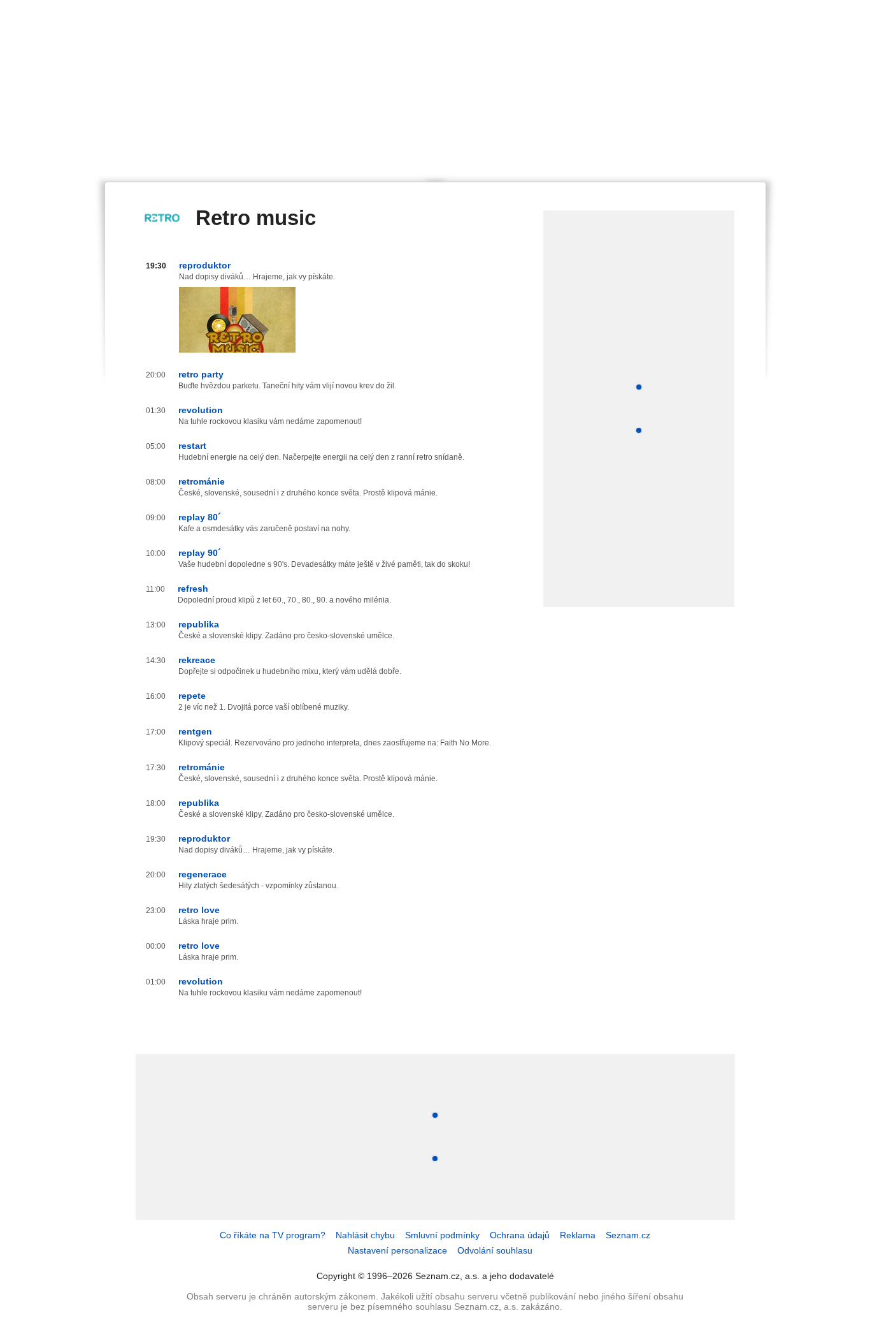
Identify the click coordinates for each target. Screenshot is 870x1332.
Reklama (577, 1235)
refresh (193, 588)
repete (192, 696)
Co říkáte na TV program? (272, 1235)
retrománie (201, 481)
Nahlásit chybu (365, 1235)
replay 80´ (199, 517)
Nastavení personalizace (397, 1250)
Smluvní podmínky (442, 1235)
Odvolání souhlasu (494, 1250)
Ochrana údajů (520, 1235)
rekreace (196, 660)
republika (198, 624)
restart (192, 446)
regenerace (202, 874)
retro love (199, 910)
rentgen (195, 731)
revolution (200, 410)
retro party (201, 374)
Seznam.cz (628, 1235)
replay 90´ (199, 553)
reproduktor (205, 265)
